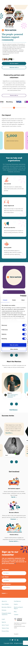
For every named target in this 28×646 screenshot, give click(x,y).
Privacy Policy (5, 631)
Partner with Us (13, 541)
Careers (16, 614)
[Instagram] (15, 640)
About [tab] (22, 300)
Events (16, 604)
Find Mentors (13, 409)
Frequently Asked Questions (6, 614)
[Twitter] (12, 640)
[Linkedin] (17, 640)
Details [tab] (14, 300)
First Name (5, 569)
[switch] (24, 330)
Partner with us (14, 95)
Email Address (6, 584)
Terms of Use (5, 628)
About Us (4, 601)
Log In (3, 619)
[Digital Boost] (18, 619)
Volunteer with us (14, 67)
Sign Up (13, 497)
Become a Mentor (6, 607)
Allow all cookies (14, 345)
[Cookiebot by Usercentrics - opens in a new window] (20, 296)
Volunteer (13, 519)
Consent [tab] (5, 300)
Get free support (14, 63)
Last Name (5, 577)
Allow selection (14, 349)
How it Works (5, 604)
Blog (15, 611)
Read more (9, 433)
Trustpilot (16, 634)
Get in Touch (5, 625)
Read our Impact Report (18, 608)
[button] (11, 461)
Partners (4, 610)
